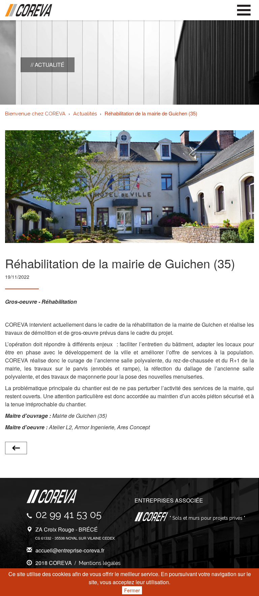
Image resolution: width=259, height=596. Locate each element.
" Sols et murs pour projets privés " (206, 518)
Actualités (85, 114)
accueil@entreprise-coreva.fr (69, 550)
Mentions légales (100, 563)
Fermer (132, 590)
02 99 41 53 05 (68, 514)
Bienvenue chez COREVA (35, 114)
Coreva (28, 10)
